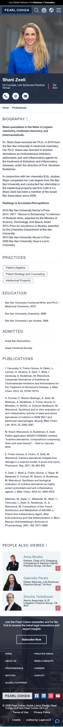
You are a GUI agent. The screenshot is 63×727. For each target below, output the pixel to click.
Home (6, 107)
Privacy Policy (42, 712)
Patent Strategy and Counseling (25, 274)
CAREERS (39, 668)
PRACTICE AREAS (43, 654)
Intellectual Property (18, 280)
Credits (16, 719)
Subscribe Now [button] (31, 639)
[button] (57, 721)
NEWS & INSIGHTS (43, 661)
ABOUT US (10, 661)
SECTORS (10, 675)
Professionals (19, 107)
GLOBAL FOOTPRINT (16, 683)
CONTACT (39, 675)
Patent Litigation (16, 267)
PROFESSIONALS (14, 668)
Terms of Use (20, 712)
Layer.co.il (45, 719)
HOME (8, 654)
